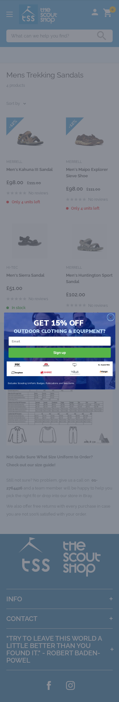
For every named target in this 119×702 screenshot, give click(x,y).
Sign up (59, 352)
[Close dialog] (110, 317)
